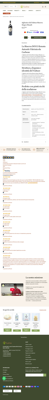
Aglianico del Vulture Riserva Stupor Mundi (17, 16)
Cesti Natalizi (28, 357)
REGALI (24, 10)
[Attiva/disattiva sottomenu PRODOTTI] (20, 10)
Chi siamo (5, 370)
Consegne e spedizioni (8, 378)
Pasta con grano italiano (30, 359)
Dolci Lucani (28, 361)
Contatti (4, 372)
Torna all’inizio (24, 337)
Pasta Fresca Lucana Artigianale (36, 324)
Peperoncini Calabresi (30, 353)
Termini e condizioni (7, 376)
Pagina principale (6, 16)
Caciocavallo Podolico (27, 94)
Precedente (5, 175)
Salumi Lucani (28, 344)
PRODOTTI (16, 10)
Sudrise (7, 394)
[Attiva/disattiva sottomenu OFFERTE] (33, 10)
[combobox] (10, 6)
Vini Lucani (27, 355)
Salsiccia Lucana (29, 346)
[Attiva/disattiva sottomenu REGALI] (26, 10)
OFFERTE (31, 10)
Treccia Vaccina (7, 323)
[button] (45, 6)
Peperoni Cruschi (29, 351)
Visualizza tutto (42, 310)
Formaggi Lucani (29, 348)
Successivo (10, 175)
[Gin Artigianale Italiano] (17, 317)
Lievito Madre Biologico (26, 323)
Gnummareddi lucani (37, 94)
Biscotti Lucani (28, 363)
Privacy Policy (6, 374)
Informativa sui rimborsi (8, 380)
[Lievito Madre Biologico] (26, 317)
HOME (4, 10)
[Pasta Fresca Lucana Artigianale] (36, 317)
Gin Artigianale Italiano (17, 323)
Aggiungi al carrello (38, 37)
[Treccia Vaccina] (8, 317)
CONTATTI (38, 10)
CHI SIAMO (10, 10)
